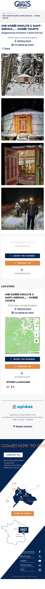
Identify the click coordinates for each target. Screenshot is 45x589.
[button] (22, 75)
